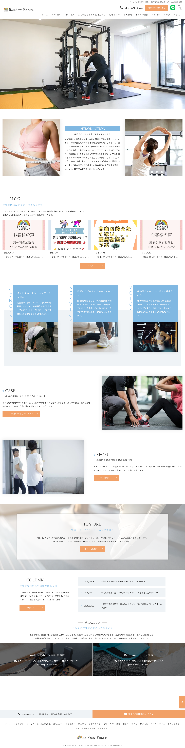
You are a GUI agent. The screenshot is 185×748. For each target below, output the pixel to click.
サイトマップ (104, 728)
